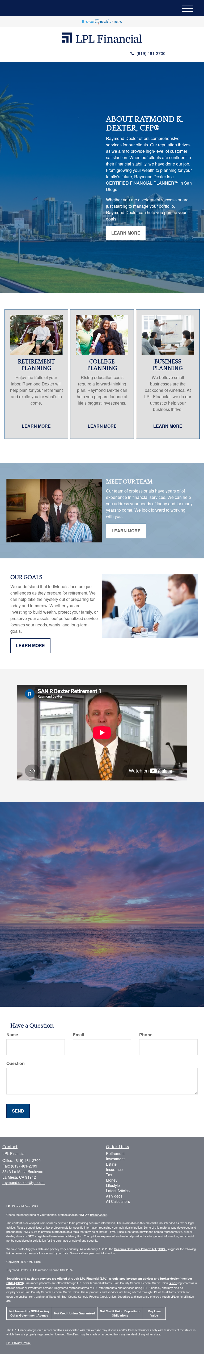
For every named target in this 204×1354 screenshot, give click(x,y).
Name (12, 1035)
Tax (109, 1174)
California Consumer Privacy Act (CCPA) (140, 1249)
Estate (111, 1164)
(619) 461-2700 (151, 53)
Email (78, 1035)
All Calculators (118, 1201)
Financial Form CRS (25, 1206)
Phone (145, 1035)
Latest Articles (118, 1190)
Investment (115, 1158)
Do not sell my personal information (92, 1253)
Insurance (114, 1169)
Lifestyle (113, 1185)
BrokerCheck (98, 1214)
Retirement (115, 1153)
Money (111, 1180)
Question (15, 1063)
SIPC (19, 1283)
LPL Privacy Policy (18, 1342)
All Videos (114, 1196)
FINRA (10, 1283)
